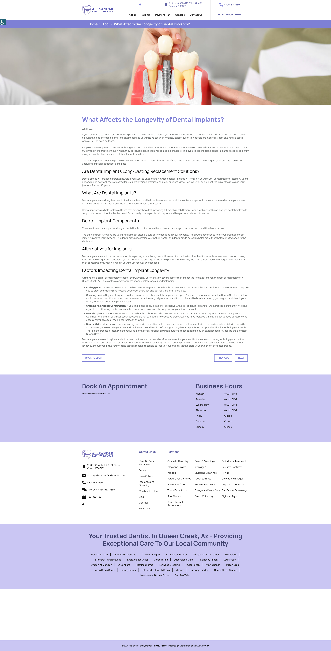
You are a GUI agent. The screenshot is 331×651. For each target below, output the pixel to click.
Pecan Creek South (104, 569)
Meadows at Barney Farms (154, 575)
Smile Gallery (146, 476)
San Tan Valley (183, 575)
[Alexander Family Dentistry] (97, 10)
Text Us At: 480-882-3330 (101, 489)
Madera (180, 569)
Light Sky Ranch (209, 559)
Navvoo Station (99, 554)
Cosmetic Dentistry (177, 461)
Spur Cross (229, 559)
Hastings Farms (144, 564)
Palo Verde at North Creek (156, 569)
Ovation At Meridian (101, 564)
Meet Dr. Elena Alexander (147, 463)
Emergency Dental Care (207, 490)
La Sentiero (124, 564)
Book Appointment (229, 14)
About (132, 14)
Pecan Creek (233, 564)
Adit (207, 645)
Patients (145, 14)
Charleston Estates (176, 554)
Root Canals (173, 496)
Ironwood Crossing (169, 564)
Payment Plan (162, 14)
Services (180, 14)
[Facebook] (140, 4)
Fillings (225, 472)
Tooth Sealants (203, 478)
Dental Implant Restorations (175, 503)
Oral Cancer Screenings (234, 490)
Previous (223, 357)
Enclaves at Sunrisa (137, 559)
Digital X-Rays (229, 496)
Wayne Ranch (212, 564)
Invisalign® (200, 466)
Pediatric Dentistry (232, 466)
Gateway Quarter (199, 569)
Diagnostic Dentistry (233, 484)
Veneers (171, 472)
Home (93, 24)
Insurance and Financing (146, 483)
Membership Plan (148, 491)
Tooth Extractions (177, 490)
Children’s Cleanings (206, 472)
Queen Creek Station (225, 569)
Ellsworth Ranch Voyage (108, 559)
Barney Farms (128, 569)
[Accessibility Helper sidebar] (3, 22)
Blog (105, 24)
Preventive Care (176, 484)
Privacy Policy (160, 645)
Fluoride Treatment (205, 484)
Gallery (142, 470)
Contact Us (196, 14)
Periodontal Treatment (234, 461)
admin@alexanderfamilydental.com (106, 475)
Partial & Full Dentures (179, 478)
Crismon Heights (151, 554)
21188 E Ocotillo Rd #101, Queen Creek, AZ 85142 (185, 4)
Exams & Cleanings (205, 461)
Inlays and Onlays (176, 466)
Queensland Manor (184, 559)
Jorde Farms (161, 559)
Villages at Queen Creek (206, 554)
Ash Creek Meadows (125, 554)
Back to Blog (93, 357)
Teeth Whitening (204, 496)
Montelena (231, 554)
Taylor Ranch (193, 564)
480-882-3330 (232, 4)
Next (241, 357)
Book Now (144, 508)
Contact (143, 502)
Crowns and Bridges (232, 478)
